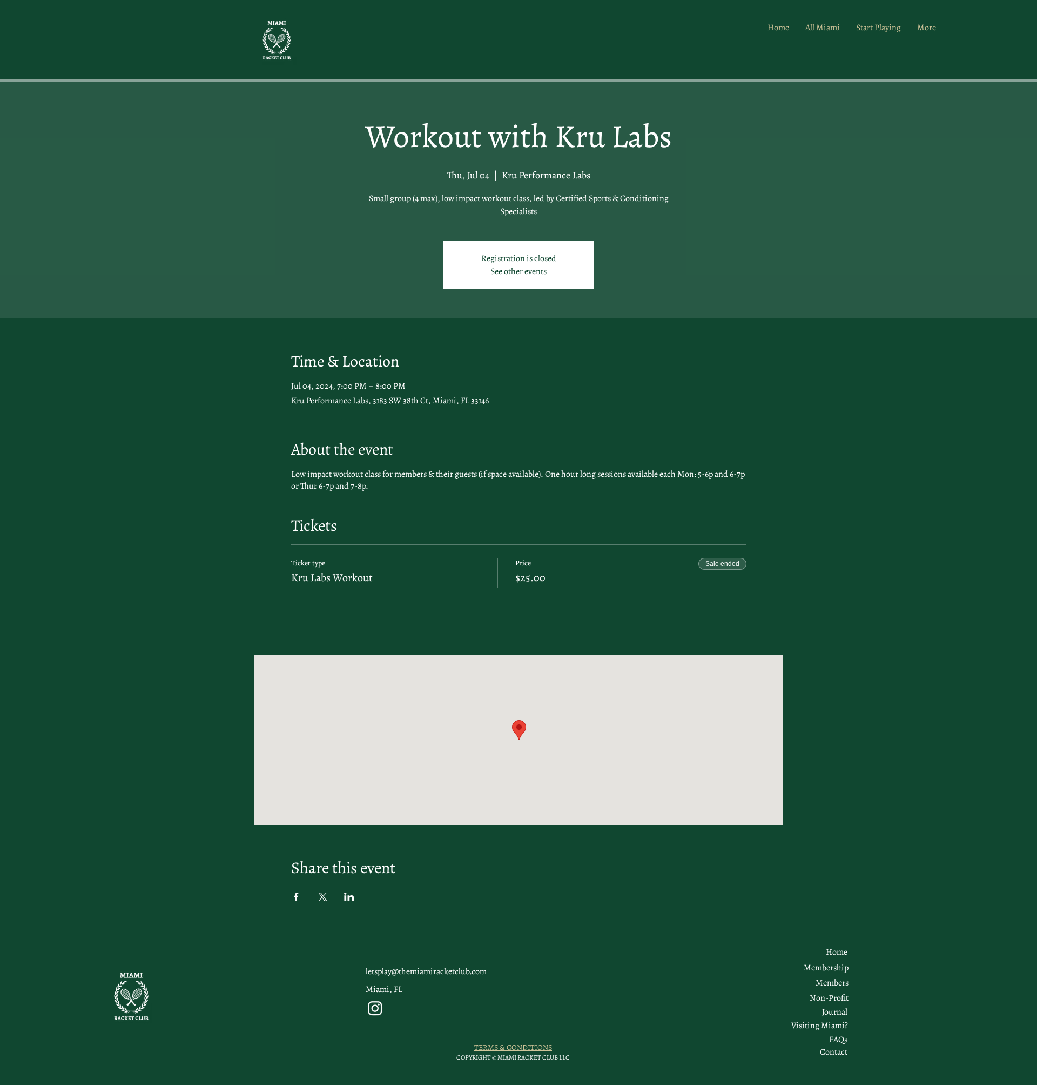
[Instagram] (375, 1008)
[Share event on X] (323, 897)
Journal (834, 1012)
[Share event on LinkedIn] (349, 897)
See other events (518, 271)
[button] (832, 983)
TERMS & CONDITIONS (513, 1047)
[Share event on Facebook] (296, 897)
